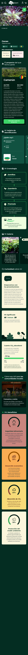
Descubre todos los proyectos (14, 121)
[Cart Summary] (25, 2)
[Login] (22, 2)
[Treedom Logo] (14, 4)
